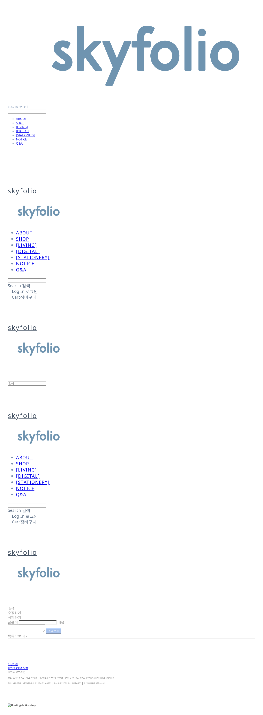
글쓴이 (13, 622)
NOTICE (21, 139)
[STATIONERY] (25, 135)
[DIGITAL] (22, 131)
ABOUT (21, 119)
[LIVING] (22, 127)
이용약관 (13, 664)
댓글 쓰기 (53, 631)
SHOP (20, 123)
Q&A (19, 143)
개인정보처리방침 (18, 668)
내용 (61, 622)
